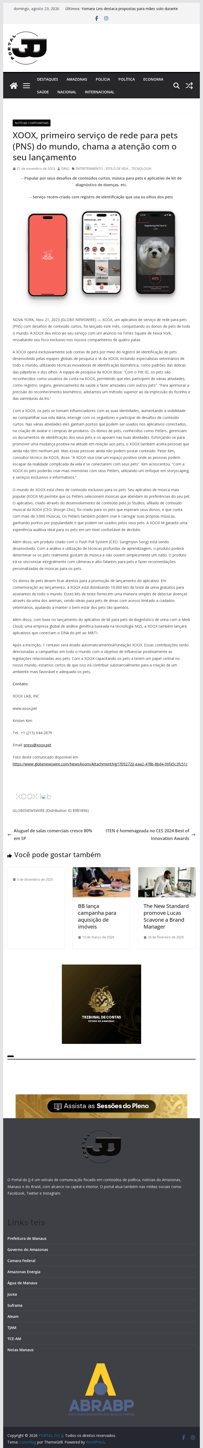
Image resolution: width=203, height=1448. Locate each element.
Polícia (103, 79)
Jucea (12, 1294)
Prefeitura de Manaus (27, 1238)
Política (126, 79)
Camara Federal (21, 1260)
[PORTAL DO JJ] (13, 85)
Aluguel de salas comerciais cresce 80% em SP (53, 834)
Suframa (14, 1305)
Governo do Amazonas (27, 1249)
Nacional (66, 91)
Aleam (13, 1316)
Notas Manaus (20, 1349)
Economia (153, 79)
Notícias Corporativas (31, 123)
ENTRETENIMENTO (89, 168)
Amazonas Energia (23, 1271)
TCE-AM (14, 1338)
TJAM (11, 1327)
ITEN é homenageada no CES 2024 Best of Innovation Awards (147, 834)
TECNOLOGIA (141, 168)
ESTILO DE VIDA (117, 168)
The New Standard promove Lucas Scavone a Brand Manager (166, 916)
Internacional (99, 91)
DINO (65, 168)
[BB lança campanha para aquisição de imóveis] (101, 871)
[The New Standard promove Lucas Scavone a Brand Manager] (167, 871)
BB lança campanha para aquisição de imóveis (97, 916)
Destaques (47, 79)
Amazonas (77, 79)
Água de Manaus (22, 1282)
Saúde (43, 91)
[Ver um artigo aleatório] (189, 85)
